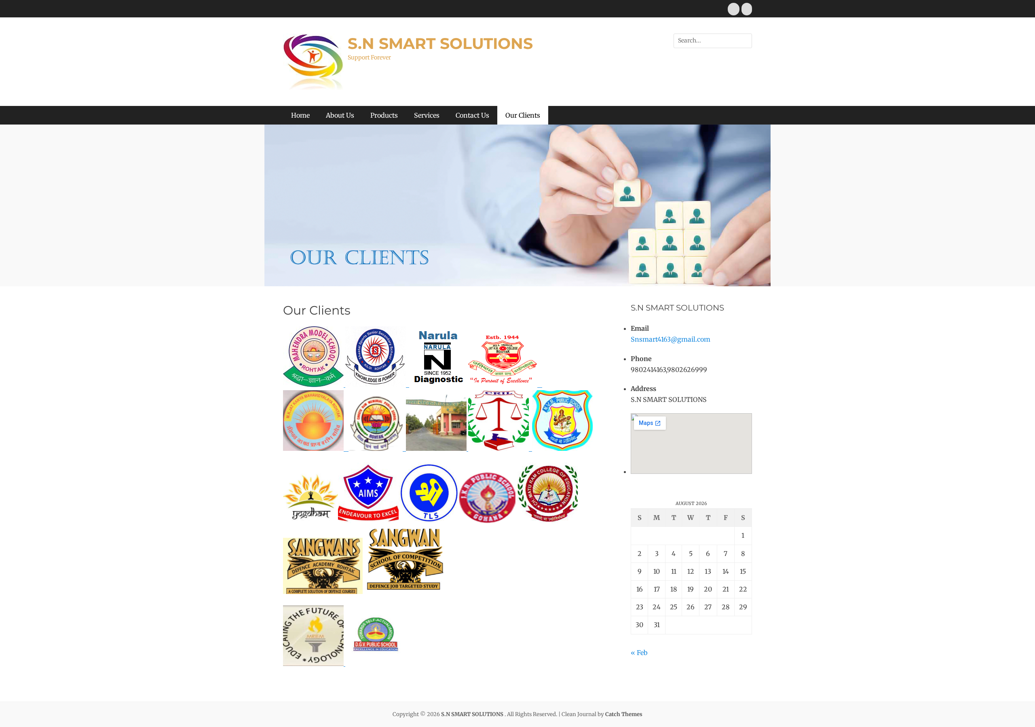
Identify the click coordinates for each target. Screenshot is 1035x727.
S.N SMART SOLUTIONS (440, 43)
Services (426, 115)
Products (384, 115)
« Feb (639, 653)
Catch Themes (623, 714)
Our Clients (522, 115)
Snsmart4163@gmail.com (670, 339)
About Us (340, 115)
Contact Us (472, 115)
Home (300, 115)
